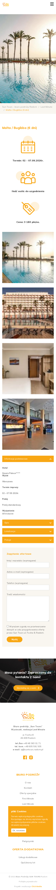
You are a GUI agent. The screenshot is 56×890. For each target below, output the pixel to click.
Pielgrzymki (28, 841)
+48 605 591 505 (32, 746)
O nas (28, 782)
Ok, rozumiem (19, 830)
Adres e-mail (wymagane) (20, 572)
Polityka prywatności (28, 881)
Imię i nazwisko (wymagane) (21, 560)
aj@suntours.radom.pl (32, 749)
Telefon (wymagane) (17, 583)
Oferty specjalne (28, 793)
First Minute (28, 798)
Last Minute (28, 804)
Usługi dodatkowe (28, 857)
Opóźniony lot (28, 862)
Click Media (37, 886)
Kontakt (28, 788)
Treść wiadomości (16, 594)
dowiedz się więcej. (20, 825)
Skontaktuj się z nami (26, 688)
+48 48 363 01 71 (32, 743)
